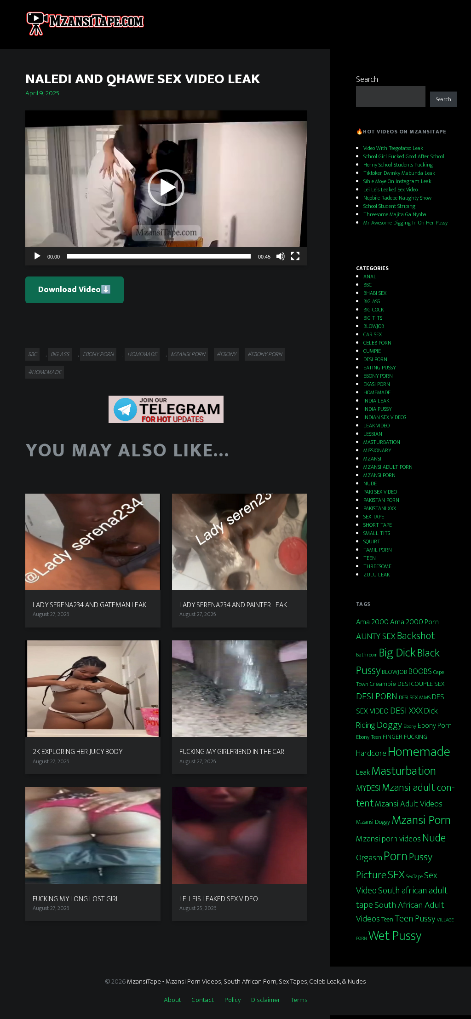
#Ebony (226, 354)
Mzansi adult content (405, 795)
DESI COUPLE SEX (420, 684)
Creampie (383, 684)
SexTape (414, 876)
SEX (396, 875)
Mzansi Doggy (373, 822)
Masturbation (403, 771)
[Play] (37, 256)
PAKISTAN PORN (381, 500)
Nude (434, 838)
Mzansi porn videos (388, 839)
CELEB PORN (377, 342)
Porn (396, 856)
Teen (387, 919)
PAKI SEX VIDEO (380, 491)
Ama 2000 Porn (414, 622)
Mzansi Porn (421, 820)
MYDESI (368, 788)
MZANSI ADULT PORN (388, 467)
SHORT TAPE (377, 525)
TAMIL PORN (377, 549)
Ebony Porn (435, 725)
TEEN (369, 558)
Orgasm (369, 858)
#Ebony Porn (264, 354)
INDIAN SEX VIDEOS (384, 417)
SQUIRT (371, 541)
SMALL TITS (376, 533)
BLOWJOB (373, 326)
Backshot (416, 636)
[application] (166, 187)
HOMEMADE (142, 354)
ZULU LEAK (376, 574)
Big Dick (397, 653)
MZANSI (372, 458)
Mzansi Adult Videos (408, 804)
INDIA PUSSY (377, 409)
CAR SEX (372, 334)
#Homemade (44, 372)
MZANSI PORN (188, 354)
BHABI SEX (374, 293)
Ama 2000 (372, 622)
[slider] (159, 256)
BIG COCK (373, 309)
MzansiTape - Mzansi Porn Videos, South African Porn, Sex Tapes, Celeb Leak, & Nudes (246, 981)
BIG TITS (372, 317)
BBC (32, 354)
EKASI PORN (376, 384)
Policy (232, 1000)
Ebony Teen (368, 737)
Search (367, 79)
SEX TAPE (373, 516)
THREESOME (377, 566)
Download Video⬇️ (74, 290)
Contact (203, 1000)
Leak (363, 772)
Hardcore (371, 753)
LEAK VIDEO (376, 425)
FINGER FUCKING (405, 737)
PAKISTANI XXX (379, 508)
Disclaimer (265, 1000)
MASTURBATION (381, 442)
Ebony (409, 726)
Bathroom (367, 655)
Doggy (389, 725)
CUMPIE (372, 351)
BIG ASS (60, 354)
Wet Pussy (394, 936)
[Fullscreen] (295, 256)
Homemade (419, 752)
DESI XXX (406, 711)
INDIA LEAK (376, 400)
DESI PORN (375, 359)
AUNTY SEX (376, 636)
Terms (299, 1000)
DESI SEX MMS (415, 697)
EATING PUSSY (379, 367)
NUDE (370, 483)
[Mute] (280, 256)
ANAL (369, 276)
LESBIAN (372, 433)
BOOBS (420, 671)
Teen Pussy (415, 919)
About (172, 1000)
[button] (166, 187)
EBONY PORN (98, 354)
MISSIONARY (377, 450)
